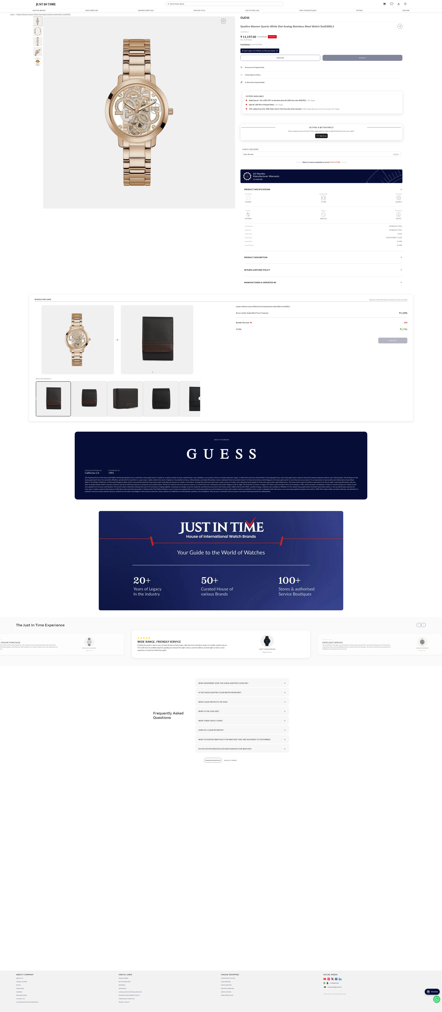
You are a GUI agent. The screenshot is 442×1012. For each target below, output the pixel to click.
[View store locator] (384, 4)
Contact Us (20, 999)
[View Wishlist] (391, 4)
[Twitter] (332, 979)
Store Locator (21, 982)
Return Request (125, 982)
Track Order (123, 978)
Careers (19, 992)
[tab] (53, 399)
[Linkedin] (340, 979)
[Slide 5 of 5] (37, 61)
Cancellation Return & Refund (130, 992)
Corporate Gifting (228, 978)
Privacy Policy (124, 1002)
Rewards (122, 985)
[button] (223, 21)
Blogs (18, 985)
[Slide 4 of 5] (37, 51)
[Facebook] (336, 979)
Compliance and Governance (27, 1002)
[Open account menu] (398, 4)
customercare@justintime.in (334, 987)
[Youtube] (324, 979)
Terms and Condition (127, 999)
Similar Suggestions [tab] (212, 760)
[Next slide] (233, 112)
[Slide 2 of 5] (37, 31)
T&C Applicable (258, 179)
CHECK (396, 154)
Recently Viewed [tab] (230, 760)
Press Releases (21, 995)
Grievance (122, 988)
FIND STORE (335, 162)
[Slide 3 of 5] (37, 41)
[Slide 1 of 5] (37, 21)
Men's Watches (226, 985)
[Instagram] (328, 979)
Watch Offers (226, 992)
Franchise (20, 988)
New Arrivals (226, 982)
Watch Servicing (227, 995)
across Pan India (251, 44)
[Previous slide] (45, 112)
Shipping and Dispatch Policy (129, 995)
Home (12, 14)
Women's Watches (227, 988)
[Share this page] (400, 26)
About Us (19, 978)
